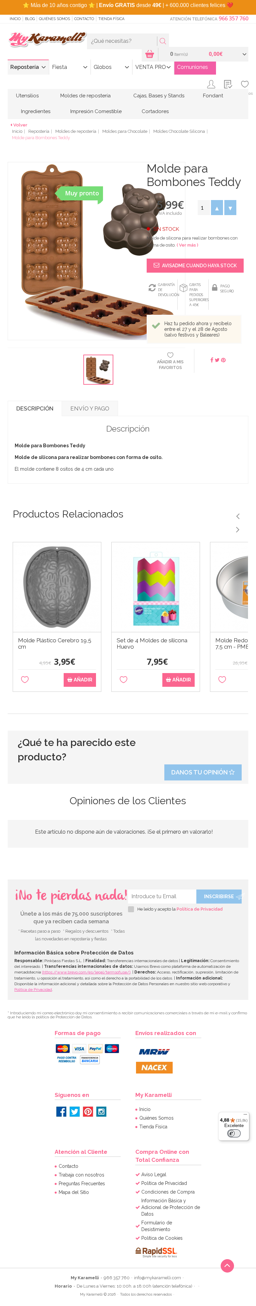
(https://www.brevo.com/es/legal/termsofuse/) (86, 972)
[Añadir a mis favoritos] (25, 680)
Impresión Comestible (96, 111)
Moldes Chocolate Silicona (179, 131)
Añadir (82, 680)
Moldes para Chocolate (124, 131)
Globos (103, 67)
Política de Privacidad (200, 909)
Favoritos (245, 93)
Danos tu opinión (200, 772)
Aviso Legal (153, 1174)
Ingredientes (35, 111)
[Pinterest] (88, 1112)
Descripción (34, 408)
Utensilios (27, 96)
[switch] (234, 1133)
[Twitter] (75, 1112)
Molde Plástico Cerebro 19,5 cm (54, 643)
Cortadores (155, 111)
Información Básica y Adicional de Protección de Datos (170, 1207)
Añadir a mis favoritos (170, 365)
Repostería (24, 67)
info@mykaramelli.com (157, 1277)
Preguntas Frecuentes (82, 1183)
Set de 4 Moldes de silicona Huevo (152, 643)
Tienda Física (111, 19)
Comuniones (192, 67)
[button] (217, 207)
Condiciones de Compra (168, 1192)
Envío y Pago (89, 408)
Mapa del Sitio (74, 1192)
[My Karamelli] (47, 40)
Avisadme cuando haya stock (199, 265)
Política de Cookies (162, 1238)
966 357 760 (233, 18)
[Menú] (245, 1116)
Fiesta (59, 67)
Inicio (15, 19)
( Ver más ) (187, 245)
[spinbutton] (204, 207)
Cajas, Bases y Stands (158, 96)
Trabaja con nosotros (81, 1175)
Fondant (213, 96)
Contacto (84, 19)
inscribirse (219, 896)
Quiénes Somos (54, 19)
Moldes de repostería (85, 96)
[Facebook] (61, 1112)
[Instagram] (101, 1112)
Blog (30, 19)
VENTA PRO (150, 67)
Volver (20, 124)
